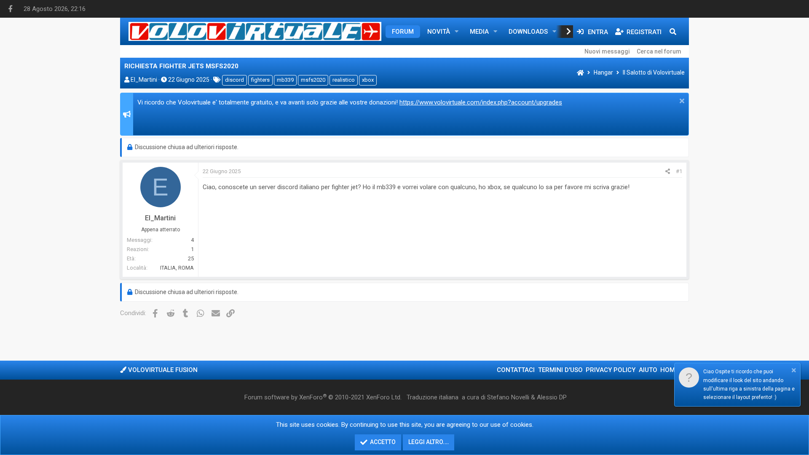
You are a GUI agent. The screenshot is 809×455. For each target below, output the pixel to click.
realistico (343, 80)
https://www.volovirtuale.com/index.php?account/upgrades (480, 102)
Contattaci (516, 370)
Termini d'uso (560, 370)
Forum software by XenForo (323, 397)
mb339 (285, 80)
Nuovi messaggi (607, 51)
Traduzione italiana (432, 397)
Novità (438, 31)
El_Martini (144, 79)
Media (479, 31)
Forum (403, 31)
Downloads (528, 31)
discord (234, 80)
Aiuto (648, 370)
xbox (368, 80)
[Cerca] (672, 31)
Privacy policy (610, 370)
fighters (260, 80)
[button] (457, 31)
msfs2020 (313, 80)
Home (669, 370)
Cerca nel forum (659, 51)
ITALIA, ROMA (177, 268)
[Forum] (580, 73)
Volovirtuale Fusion (162, 370)
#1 (679, 171)
